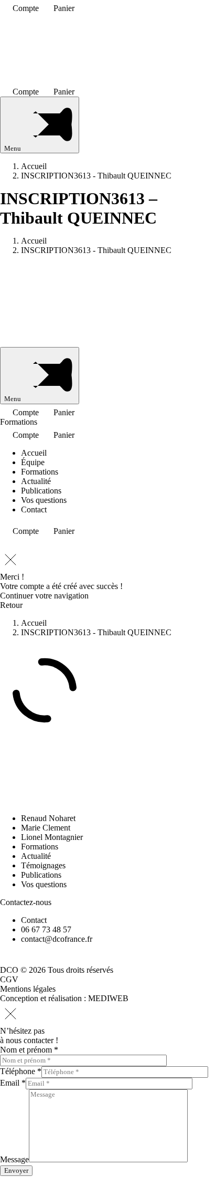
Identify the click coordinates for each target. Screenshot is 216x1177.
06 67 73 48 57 (46, 929)
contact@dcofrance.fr (56, 938)
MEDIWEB (108, 998)
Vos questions (44, 500)
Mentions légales (28, 988)
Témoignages (43, 865)
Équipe (33, 462)
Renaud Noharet (48, 818)
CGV (9, 979)
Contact (34, 509)
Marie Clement (45, 827)
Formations (18, 421)
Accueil (34, 452)
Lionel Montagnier (52, 837)
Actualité (36, 481)
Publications (41, 490)
